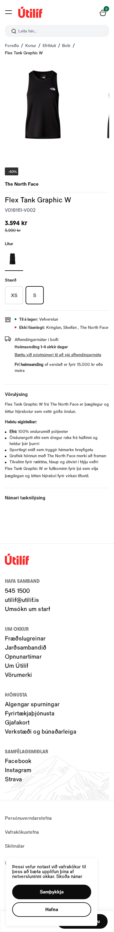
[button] (8, 12)
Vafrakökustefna (22, 832)
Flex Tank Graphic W (24, 52)
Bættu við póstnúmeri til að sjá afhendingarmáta (58, 354)
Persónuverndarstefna (28, 818)
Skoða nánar (69, 876)
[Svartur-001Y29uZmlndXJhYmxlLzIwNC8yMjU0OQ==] (14, 259)
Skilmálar (15, 846)
